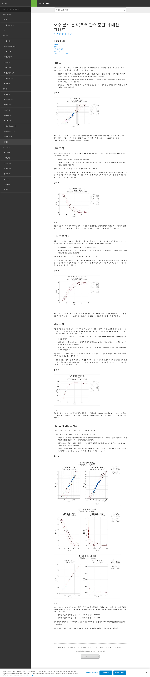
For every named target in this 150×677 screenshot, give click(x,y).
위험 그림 (57, 51)
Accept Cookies (120, 672)
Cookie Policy (28, 675)
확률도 (56, 44)
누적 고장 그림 (59, 49)
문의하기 (101, 647)
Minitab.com (62, 647)
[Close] (146, 673)
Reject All (106, 672)
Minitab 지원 (44, 3)
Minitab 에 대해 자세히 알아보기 (63, 34)
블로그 (92, 647)
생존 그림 (57, 47)
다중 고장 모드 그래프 (61, 54)
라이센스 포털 (74, 647)
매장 (84, 647)
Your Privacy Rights (92, 672)
